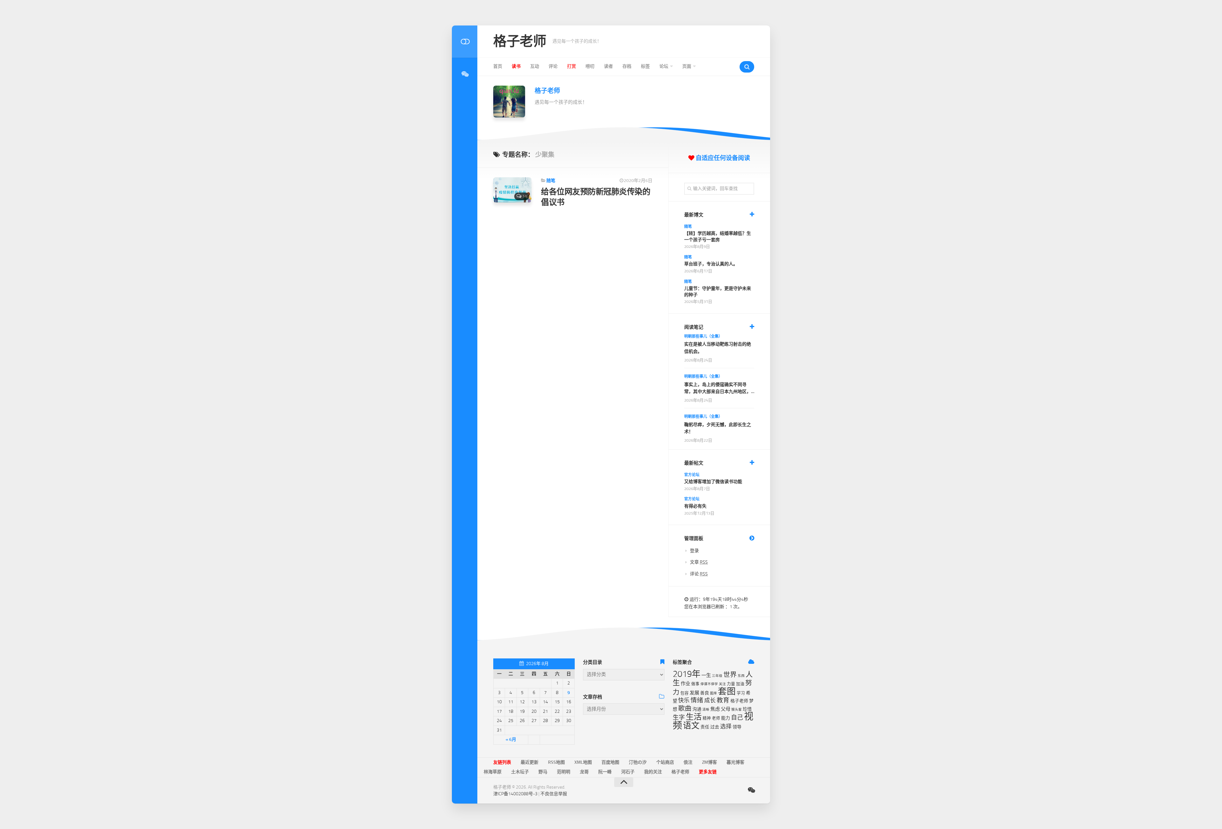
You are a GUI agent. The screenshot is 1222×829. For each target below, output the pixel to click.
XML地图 (583, 762)
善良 (704, 693)
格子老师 (519, 41)
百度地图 (610, 762)
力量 (731, 683)
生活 (694, 716)
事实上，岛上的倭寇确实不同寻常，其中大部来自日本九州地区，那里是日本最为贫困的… (717, 389)
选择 (726, 726)
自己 (737, 717)
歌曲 (685, 708)
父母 (725, 709)
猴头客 (736, 709)
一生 (706, 675)
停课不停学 (709, 684)
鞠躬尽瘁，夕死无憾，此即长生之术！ (717, 428)
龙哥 (584, 772)
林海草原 (493, 772)
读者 (608, 66)
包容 (684, 693)
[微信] (464, 74)
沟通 (696, 709)
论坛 (663, 66)
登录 (694, 550)
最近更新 (529, 762)
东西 (741, 676)
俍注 (688, 762)
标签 (645, 66)
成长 (710, 700)
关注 (722, 684)
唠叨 (590, 66)
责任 (704, 727)
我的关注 (653, 772)
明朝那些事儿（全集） (703, 336)
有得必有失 (695, 506)
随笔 (550, 180)
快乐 (684, 700)
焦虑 (715, 709)
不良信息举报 (553, 794)
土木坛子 (520, 772)
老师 (716, 718)
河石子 (628, 772)
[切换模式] (464, 41)
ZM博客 (709, 762)
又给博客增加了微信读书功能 (713, 481)
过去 (714, 727)
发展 (694, 693)
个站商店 (665, 762)
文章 (699, 562)
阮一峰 (605, 772)
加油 (740, 683)
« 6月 (511, 739)
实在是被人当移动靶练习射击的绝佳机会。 (717, 347)
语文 (691, 726)
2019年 (686, 674)
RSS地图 (556, 762)
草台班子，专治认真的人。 (711, 264)
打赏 (571, 66)
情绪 (697, 700)
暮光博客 (735, 762)
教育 (723, 700)
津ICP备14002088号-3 (515, 794)
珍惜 (747, 709)
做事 (695, 683)
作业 (685, 683)
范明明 (563, 772)
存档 (626, 66)
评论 (553, 66)
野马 (542, 772)
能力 (725, 718)
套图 (727, 691)
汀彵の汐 (638, 762)
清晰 (705, 709)
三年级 (717, 676)
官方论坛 (691, 475)
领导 (737, 727)
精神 (707, 718)
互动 (534, 66)
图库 (713, 693)
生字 (679, 717)
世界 (730, 674)
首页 (497, 66)
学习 (741, 693)
